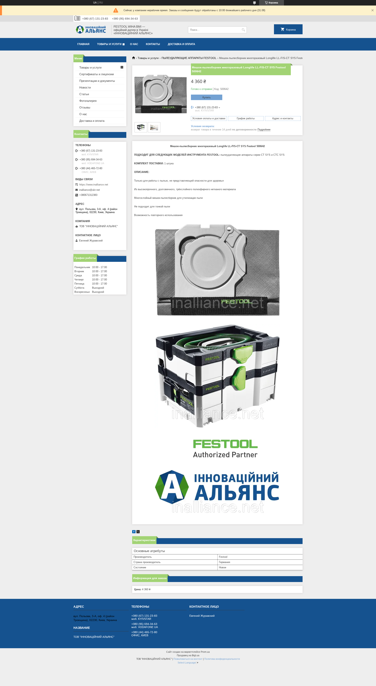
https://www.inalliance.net (93, 184)
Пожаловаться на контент (188, 659)
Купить (206, 97)
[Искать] (243, 29)
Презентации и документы (97, 80)
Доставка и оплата (181, 44)
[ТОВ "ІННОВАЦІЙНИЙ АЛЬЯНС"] (91, 30)
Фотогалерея (88, 100)
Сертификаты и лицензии (96, 74)
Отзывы (84, 107)
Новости (85, 87)
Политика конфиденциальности (222, 659)
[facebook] (134, 532)
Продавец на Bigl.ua (188, 655)
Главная (83, 44)
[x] (138, 532)
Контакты (153, 44)
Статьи (84, 94)
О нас (134, 44)
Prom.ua (205, 652)
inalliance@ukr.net (89, 189)
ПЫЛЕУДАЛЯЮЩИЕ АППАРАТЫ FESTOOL (189, 58)
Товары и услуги (109, 44)
